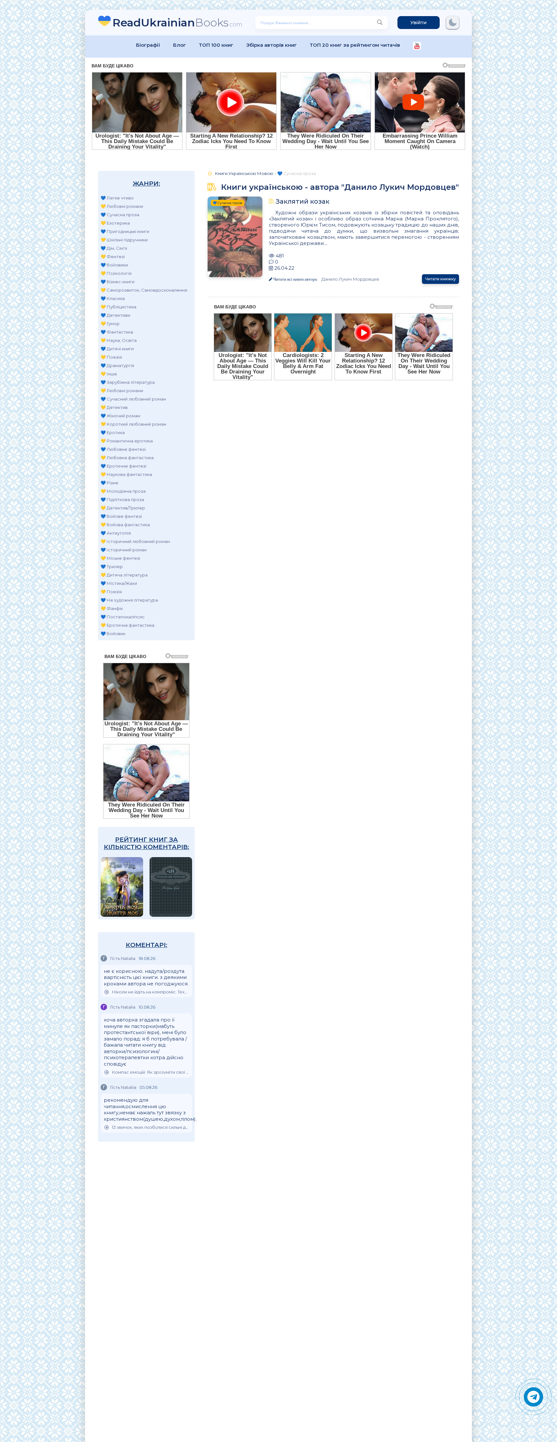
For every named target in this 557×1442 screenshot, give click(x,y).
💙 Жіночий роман (120, 415)
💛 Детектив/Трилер (123, 507)
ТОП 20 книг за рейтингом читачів (355, 45)
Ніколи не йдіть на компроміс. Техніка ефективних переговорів (150, 992)
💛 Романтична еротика (127, 440)
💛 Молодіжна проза (123, 491)
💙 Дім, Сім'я (114, 248)
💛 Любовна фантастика (127, 457)
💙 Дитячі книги (117, 348)
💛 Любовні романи (122, 206)
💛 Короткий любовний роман (133, 424)
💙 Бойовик (113, 633)
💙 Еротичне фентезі (123, 466)
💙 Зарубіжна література (128, 382)
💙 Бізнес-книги (117, 281)
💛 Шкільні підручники (124, 239)
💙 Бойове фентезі (121, 516)
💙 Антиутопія (116, 533)
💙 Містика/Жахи (119, 583)
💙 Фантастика (117, 331)
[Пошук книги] (380, 22)
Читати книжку (440, 278)
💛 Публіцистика (118, 306)
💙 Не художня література (129, 600)
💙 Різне (109, 482)
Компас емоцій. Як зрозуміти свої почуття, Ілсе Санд (150, 1072)
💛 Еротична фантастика (127, 625)
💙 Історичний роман (124, 549)
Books (177, 22)
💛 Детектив (114, 407)
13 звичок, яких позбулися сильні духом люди (150, 1127)
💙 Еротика (113, 432)
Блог (179, 45)
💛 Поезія (111, 357)
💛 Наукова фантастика (126, 474)
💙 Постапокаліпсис (123, 616)
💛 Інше (109, 373)
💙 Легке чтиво (117, 197)
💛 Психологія (116, 273)
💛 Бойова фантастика (125, 524)
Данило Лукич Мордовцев (350, 279)
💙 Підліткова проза (122, 499)
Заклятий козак (302, 201)
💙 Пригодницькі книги (125, 231)
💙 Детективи (115, 315)
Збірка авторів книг (271, 45)
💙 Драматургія (117, 365)
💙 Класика (113, 298)
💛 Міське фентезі (120, 558)
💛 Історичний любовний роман (135, 541)
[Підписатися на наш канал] (416, 46)
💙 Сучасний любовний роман (133, 399)
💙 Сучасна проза (120, 214)
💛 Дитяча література (124, 574)
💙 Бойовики (114, 264)
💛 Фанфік (112, 608)
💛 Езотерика (115, 223)
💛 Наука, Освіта (119, 340)
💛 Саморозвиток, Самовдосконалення (144, 290)
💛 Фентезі (113, 256)
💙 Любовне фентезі (123, 449)
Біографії (148, 45)
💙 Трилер (112, 566)
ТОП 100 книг (216, 45)
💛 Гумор (110, 323)
